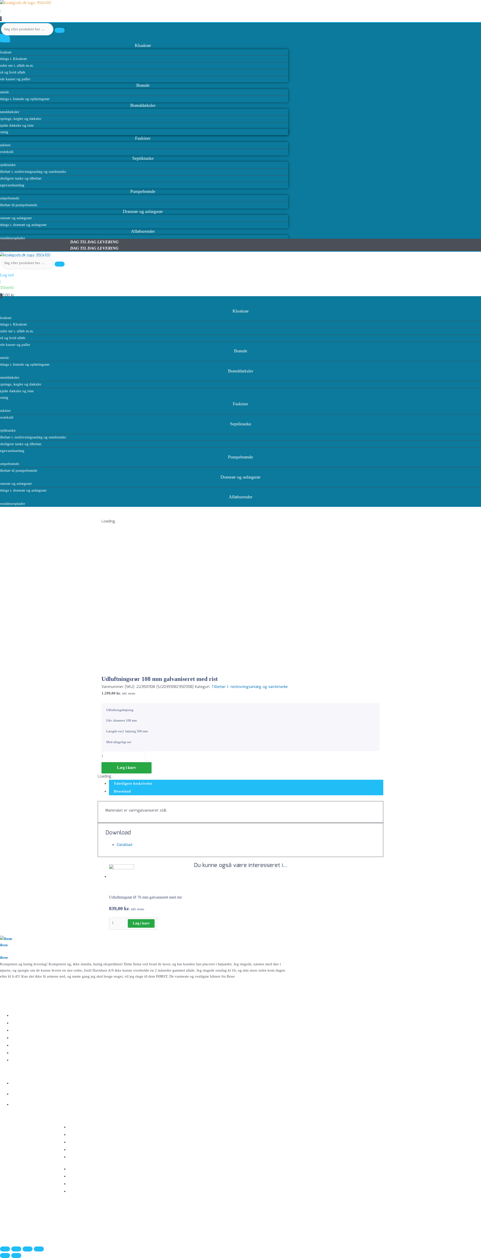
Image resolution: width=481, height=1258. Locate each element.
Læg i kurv (126, 767)
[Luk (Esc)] (39, 1248)
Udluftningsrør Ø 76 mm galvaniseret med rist (145, 897)
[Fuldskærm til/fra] (16, 1248)
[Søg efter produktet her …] (28, 263)
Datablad (124, 845)
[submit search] (60, 30)
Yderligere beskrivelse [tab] (133, 783)
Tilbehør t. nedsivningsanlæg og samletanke (249, 687)
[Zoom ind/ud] (5, 1248)
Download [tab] (122, 791)
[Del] (28, 1248)
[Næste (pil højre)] (16, 1255)
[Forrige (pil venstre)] (5, 1255)
